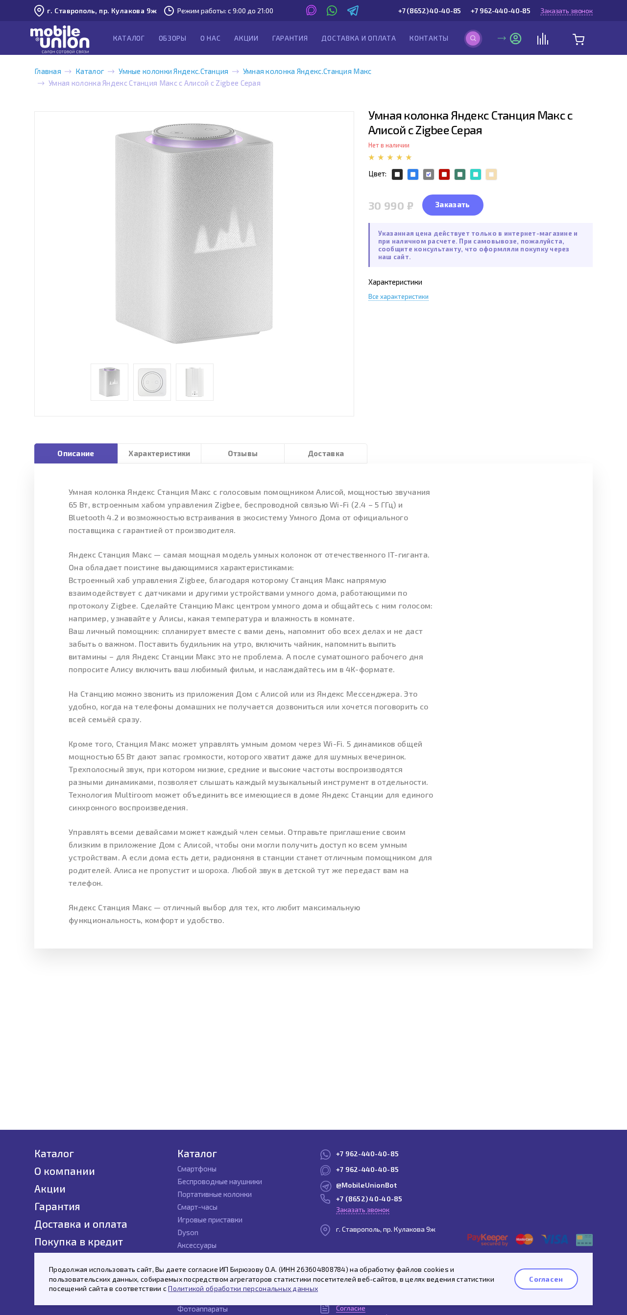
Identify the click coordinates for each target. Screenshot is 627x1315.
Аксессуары (197, 1245)
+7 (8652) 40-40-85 (429, 10)
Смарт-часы (197, 1206)
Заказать (452, 204)
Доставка (326, 453)
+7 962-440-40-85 (501, 10)
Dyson (187, 1232)
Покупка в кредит (78, 1241)
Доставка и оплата (358, 38)
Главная (47, 71)
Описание (75, 453)
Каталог (129, 38)
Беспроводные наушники (219, 1181)
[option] (194, 233)
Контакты (429, 38)
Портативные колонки (214, 1194)
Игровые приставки (209, 1219)
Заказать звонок (566, 10)
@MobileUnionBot (366, 1185)
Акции (246, 38)
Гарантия (290, 38)
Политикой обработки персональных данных (243, 1288)
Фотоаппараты (202, 1308)
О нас (210, 38)
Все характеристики (398, 296)
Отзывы (243, 453)
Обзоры (173, 38)
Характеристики (159, 453)
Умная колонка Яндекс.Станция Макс (307, 71)
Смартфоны (197, 1168)
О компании (64, 1171)
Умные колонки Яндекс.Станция (173, 71)
